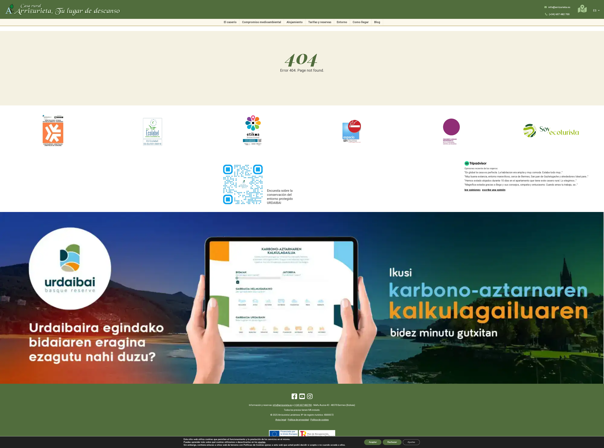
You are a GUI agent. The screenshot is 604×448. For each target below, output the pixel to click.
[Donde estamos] (582, 9)
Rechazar (392, 442)
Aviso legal (280, 419)
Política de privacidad (298, 419)
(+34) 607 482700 (303, 405)
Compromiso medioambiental (261, 22)
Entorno (342, 22)
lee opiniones (472, 189)
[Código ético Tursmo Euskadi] (252, 145)
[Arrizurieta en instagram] (310, 397)
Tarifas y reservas (319, 22)
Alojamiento (295, 22)
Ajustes (411, 442)
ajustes (261, 442)
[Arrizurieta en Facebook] (294, 397)
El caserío (230, 22)
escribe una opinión (493, 189)
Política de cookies (319, 419)
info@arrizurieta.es (559, 7)
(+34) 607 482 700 (559, 14)
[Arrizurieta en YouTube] (302, 397)
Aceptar (373, 442)
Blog (377, 22)
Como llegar (361, 22)
